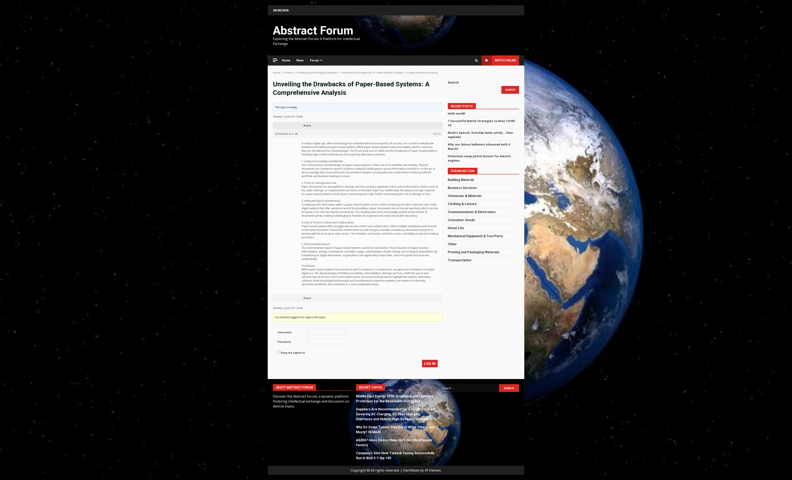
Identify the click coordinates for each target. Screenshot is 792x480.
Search (453, 82)
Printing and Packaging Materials (474, 252)
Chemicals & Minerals (465, 196)
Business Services (462, 188)
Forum (314, 60)
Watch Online (505, 60)
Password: (284, 342)
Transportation (459, 260)
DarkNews (411, 470)
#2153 (437, 134)
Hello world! (456, 113)
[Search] (476, 61)
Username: (285, 332)
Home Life (456, 228)
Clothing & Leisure (462, 204)
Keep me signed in (293, 352)
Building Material (461, 180)
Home (286, 60)
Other (452, 244)
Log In (430, 363)
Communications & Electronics (472, 212)
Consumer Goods (461, 220)
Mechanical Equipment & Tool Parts (475, 236)
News (300, 60)
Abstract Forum (313, 30)
